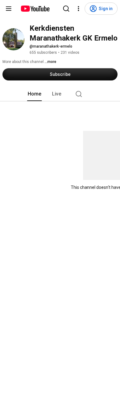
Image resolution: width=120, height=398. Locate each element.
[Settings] (78, 8)
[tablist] (60, 94)
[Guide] (8, 8)
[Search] (66, 8)
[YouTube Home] (35, 8)
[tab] (34, 94)
